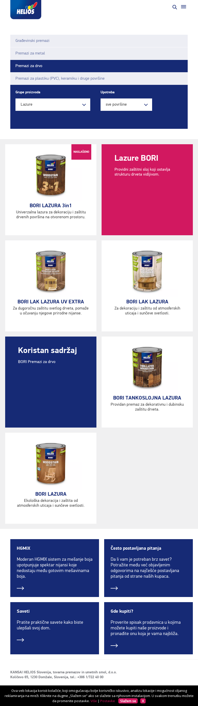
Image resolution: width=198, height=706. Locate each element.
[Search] (174, 7)
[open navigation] (183, 7)
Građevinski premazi (32, 41)
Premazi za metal (30, 53)
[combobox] (52, 104)
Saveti (23, 611)
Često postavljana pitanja (136, 548)
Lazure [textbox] (26, 105)
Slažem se (128, 701)
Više (93, 701)
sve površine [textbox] (116, 105)
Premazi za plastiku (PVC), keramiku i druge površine (60, 79)
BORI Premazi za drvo (36, 362)
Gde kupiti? (122, 611)
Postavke (107, 701)
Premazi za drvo (28, 66)
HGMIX (23, 548)
